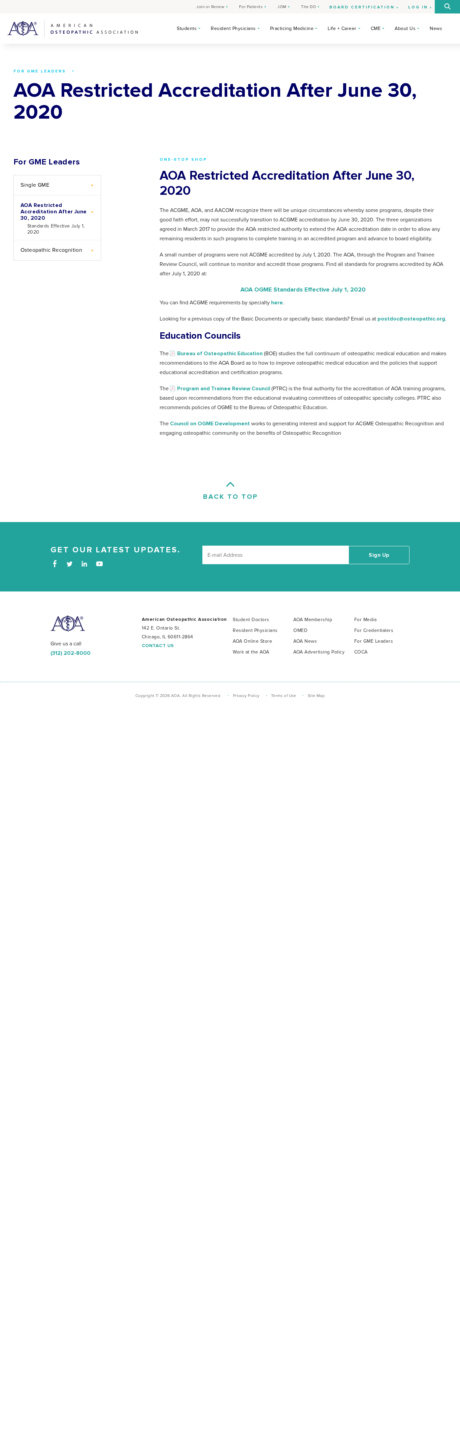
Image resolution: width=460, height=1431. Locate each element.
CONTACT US (158, 645)
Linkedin (84, 563)
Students (187, 28)
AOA (68, 623)
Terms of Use (283, 695)
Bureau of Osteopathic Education (220, 353)
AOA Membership (312, 619)
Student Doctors (251, 619)
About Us (405, 28)
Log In (418, 7)
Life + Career (342, 28)
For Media (365, 619)
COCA (361, 652)
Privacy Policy (246, 695)
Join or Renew (210, 6)
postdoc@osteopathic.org (411, 319)
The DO (308, 6)
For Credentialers (374, 630)
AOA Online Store (252, 641)
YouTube (99, 563)
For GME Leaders (46, 162)
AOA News (305, 641)
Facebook (55, 563)
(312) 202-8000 (71, 653)
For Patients (251, 6)
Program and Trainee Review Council (223, 388)
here (277, 302)
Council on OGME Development (210, 423)
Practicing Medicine (292, 28)
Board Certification (362, 7)
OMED (300, 630)
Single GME (35, 185)
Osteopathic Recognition (51, 250)
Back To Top (230, 496)
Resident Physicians (233, 28)
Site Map (316, 695)
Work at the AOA (251, 652)
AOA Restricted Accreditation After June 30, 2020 (54, 212)
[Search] (447, 6)
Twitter (69, 563)
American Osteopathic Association (72, 29)
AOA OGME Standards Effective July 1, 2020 (303, 290)
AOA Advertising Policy (318, 652)
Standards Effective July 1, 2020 (56, 229)
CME (376, 28)
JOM (281, 6)
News (436, 28)
